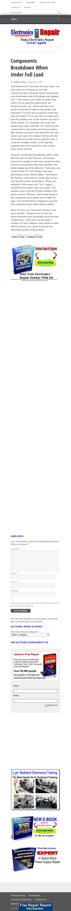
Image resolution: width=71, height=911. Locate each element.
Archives (27, 7)
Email (14, 582)
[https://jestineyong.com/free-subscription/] (36, 907)
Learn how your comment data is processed (34, 620)
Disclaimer (30, 2)
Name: (16, 686)
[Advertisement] (35, 403)
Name (14, 573)
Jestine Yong (19, 82)
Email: (16, 695)
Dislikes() (34, 237)
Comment (15, 549)
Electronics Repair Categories (24, 631)
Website (14, 590)
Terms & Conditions (47, 2)
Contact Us (15, 7)
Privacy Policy (16, 2)
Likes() (18, 237)
